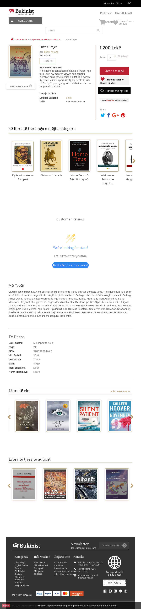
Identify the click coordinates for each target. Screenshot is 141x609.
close (6, 605)
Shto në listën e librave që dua (112, 81)
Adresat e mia (60, 568)
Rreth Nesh (39, 562)
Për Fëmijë (20, 571)
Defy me (55, 434)
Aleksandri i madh (51, 175)
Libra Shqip (20, 562)
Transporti (39, 568)
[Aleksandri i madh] (51, 155)
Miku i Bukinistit (123, 13)
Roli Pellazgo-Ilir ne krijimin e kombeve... (24, 506)
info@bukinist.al (85, 578)
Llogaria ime (62, 557)
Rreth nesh (106, 13)
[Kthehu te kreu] (12, 39)
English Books (21, 565)
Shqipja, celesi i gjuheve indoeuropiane (86, 506)
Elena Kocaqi (51, 51)
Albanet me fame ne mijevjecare (55, 505)
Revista (18, 574)
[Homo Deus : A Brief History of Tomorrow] (79, 155)
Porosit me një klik (116, 90)
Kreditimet (58, 565)
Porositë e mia (60, 562)
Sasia (103, 57)
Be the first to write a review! (70, 265)
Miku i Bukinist (41, 565)
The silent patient (85, 434)
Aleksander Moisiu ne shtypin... (108, 179)
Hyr (129, 3)
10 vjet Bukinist (22, 586)
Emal (69, 98)
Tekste (18, 568)
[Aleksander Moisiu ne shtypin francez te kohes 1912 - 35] (108, 155)
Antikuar (19, 583)
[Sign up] (124, 545)
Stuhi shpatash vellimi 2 (24, 436)
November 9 (117, 434)
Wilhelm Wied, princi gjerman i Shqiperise (117, 506)
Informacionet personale (65, 571)
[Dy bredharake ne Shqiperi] (23, 155)
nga (41, 51)
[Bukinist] (21, 12)
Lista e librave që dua (64, 574)
